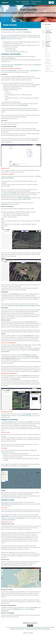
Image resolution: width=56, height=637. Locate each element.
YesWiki (31, 633)
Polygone (47, 52)
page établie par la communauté (8, 37)
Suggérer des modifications (48, 62)
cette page (36, 371)
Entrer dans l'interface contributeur (47, 36)
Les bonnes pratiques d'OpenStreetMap (48, 28)
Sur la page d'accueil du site (15, 504)
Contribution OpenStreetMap (8, 519)
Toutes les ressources (36, 1)
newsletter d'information (26, 415)
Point (46, 48)
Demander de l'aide (49, 65)
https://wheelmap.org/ (9, 422)
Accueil (17, 1)
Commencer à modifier (48, 42)
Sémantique (47, 56)
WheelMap (37, 64)
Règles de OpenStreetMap (24, 197)
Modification (47, 54)
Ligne (46, 50)
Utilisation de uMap (49, 71)
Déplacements (48, 39)
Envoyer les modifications (48, 59)
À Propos (34, 3)
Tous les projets (25, 3)
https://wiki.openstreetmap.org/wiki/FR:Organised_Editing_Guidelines (24, 305)
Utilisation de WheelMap (7, 66)
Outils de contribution (48, 45)
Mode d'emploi (48, 24)
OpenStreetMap (24, 1)
